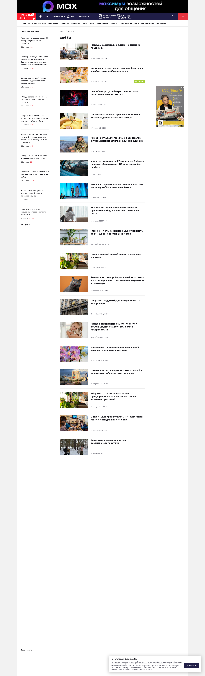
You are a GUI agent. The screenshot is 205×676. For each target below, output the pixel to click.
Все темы (71, 31)
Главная (62, 31)
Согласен (191, 666)
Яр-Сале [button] (82, 16)
